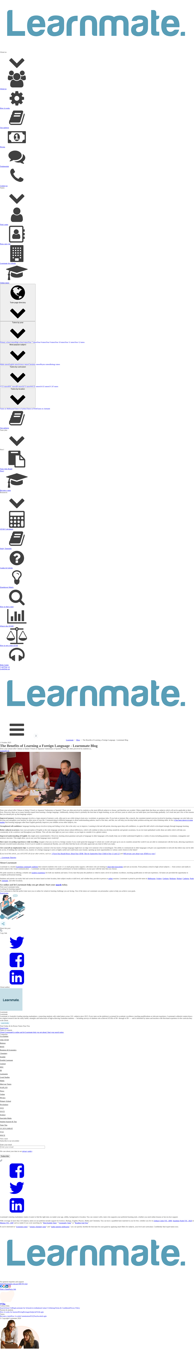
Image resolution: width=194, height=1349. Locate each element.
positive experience (38, 873)
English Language (6, 1060)
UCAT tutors (53, 386)
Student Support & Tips (8, 1122)
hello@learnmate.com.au (9, 1284)
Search (2, 1308)
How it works (16, 1316)
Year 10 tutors (60, 342)
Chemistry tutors (34, 364)
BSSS (2, 1047)
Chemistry (3, 1053)
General (3, 751)
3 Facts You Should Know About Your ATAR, (68, 854)
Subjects (33, 1312)
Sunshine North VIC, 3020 (182, 1221)
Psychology (4, 1105)
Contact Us (46, 1308)
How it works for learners (9, 1312)
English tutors (14, 364)
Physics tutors (45, 364)
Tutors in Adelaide (43, 409)
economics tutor (21, 1227)
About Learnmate (6, 1032)
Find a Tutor (4, 1289)
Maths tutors (4, 364)
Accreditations (36, 1308)
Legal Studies (5, 1077)
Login (2, 667)
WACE (2, 1135)
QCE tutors (26, 386)
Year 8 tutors (41, 342)
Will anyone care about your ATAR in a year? (139, 854)
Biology (3, 1043)
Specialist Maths (6, 1118)
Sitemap (52, 1308)
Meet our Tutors (5, 1084)
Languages (4, 1074)
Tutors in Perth (32, 409)
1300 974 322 (23, 1284)
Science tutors (23, 364)
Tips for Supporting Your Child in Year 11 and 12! (102, 854)
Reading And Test (81, 1223)
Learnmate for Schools (23, 1308)
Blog (78, 740)
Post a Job (12, 1289)
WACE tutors (35, 386)
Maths (2, 1081)
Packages (26, 1312)
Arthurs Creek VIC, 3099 (163, 1221)
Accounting (4, 1036)
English (2, 1057)
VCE (7, 751)
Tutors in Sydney (20, 409)
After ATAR (4, 1040)
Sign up (7, 667)
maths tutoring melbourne (60, 1227)
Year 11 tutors (70, 342)
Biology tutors (55, 364)
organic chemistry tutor (38, 1227)
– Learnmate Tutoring (8, 858)
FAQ (37, 1312)
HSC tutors (12, 386)
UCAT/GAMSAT (6, 1128)
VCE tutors (4, 386)
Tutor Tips (3, 1125)
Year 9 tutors (50, 342)
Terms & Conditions (62, 1308)
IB (1, 1070)
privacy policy (27, 1151)
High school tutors (21, 342)
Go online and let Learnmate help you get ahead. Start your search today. (38, 1032)
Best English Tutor (49, 1223)
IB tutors (19, 386)
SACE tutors (44, 386)
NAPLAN (4, 1087)
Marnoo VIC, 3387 (7, 1223)
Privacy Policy (75, 1308)
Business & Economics (8, 1050)
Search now (4, 893)
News (2, 1091)
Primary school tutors (7, 342)
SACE (2, 1111)
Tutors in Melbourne (7, 409)
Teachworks (38, 1316)
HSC (2, 1067)
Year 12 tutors (80, 342)
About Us (8, 1308)
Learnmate (70, 740)
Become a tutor (5, 1316)
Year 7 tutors (32, 342)
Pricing (20, 1312)
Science (3, 1115)
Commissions (25, 1316)
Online (2, 1094)
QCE (2, 1108)
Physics (2, 1098)
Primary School (5, 1101)
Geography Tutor (65, 1223)
